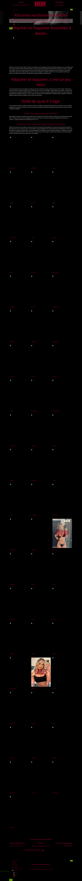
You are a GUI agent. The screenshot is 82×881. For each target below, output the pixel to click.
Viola (54, 446)
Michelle (55, 272)
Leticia (33, 550)
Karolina (13, 446)
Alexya (54, 550)
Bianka (12, 619)
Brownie (34, 411)
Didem (33, 723)
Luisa (54, 168)
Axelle (12, 376)
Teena (12, 654)
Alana (12, 758)
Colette (33, 168)
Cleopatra (55, 411)
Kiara (11, 203)
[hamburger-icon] (71, 9)
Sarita (33, 689)
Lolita (33, 376)
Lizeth (33, 307)
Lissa (54, 480)
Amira (54, 619)
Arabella (55, 341)
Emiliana (13, 237)
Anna (33, 793)
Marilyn (33, 272)
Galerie (14, 862)
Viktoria (54, 515)
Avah (54, 758)
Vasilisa (54, 376)
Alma (54, 689)
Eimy (54, 584)
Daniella (12, 550)
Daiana (12, 168)
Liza (11, 515)
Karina (12, 584)
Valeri (33, 619)
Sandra (12, 341)
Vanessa (34, 341)
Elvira (11, 272)
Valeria (33, 515)
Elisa (53, 654)
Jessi (11, 411)
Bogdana (13, 689)
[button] (4, 871)
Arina (33, 203)
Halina (33, 758)
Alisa (54, 203)
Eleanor (33, 446)
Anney (12, 793)
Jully (32, 237)
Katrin (33, 584)
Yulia (32, 654)
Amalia (12, 307)
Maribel (33, 480)
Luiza (54, 723)
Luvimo (12, 723)
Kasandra (55, 307)
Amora (54, 237)
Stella (12, 827)
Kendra (54, 793)
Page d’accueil (15, 9)
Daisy (12, 480)
